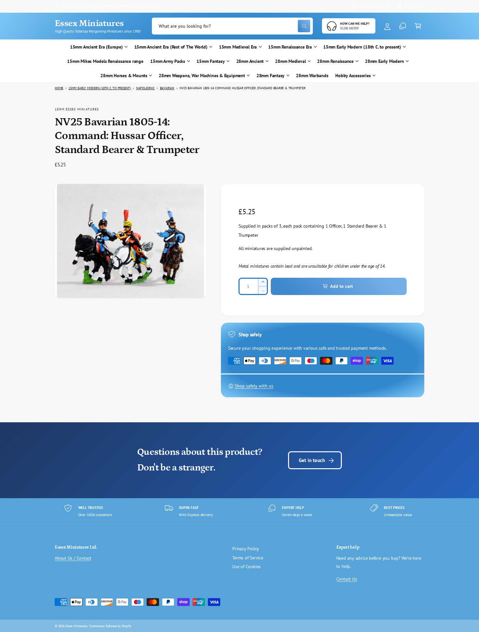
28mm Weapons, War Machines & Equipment (202, 75)
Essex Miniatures (76, 626)
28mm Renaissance (335, 61)
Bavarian (167, 88)
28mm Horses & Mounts (123, 75)
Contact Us (346, 579)
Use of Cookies (246, 566)
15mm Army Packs (167, 61)
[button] (418, 26)
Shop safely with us (254, 386)
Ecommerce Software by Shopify (110, 626)
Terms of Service (247, 558)
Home (59, 88)
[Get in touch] (402, 26)
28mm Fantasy (270, 75)
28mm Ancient (250, 61)
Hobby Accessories (352, 75)
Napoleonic (145, 88)
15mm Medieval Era (238, 47)
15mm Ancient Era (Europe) (96, 47)
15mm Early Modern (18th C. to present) (362, 47)
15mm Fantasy (210, 61)
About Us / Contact (375, 5)
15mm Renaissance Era (290, 47)
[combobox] (232, 26)
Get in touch (312, 460)
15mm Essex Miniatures (77, 109)
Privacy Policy (245, 549)
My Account (414, 5)
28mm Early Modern (384, 61)
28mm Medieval (290, 61)
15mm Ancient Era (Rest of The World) (171, 47)
